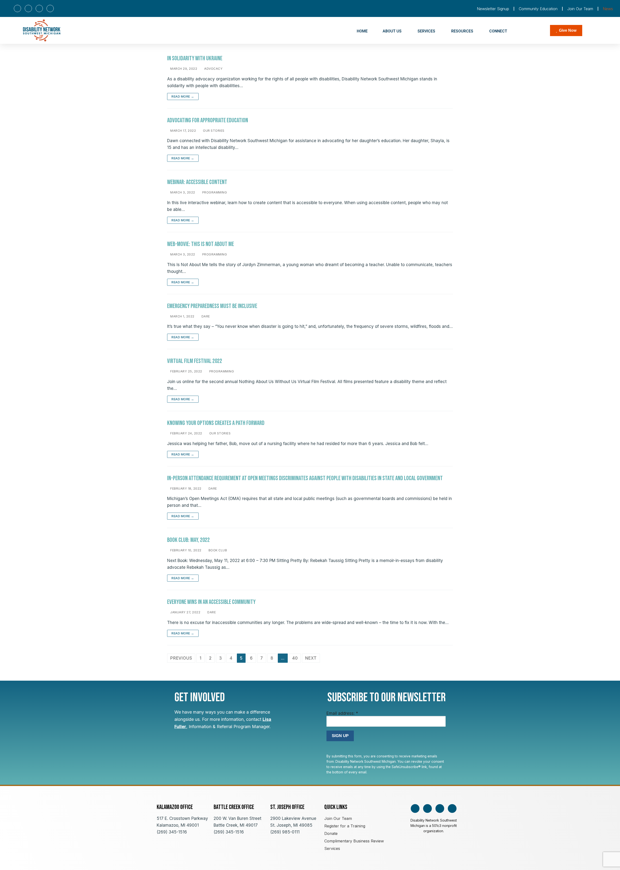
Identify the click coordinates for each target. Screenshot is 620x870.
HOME (362, 31)
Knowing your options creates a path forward (215, 423)
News (608, 8)
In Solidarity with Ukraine (194, 58)
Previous (181, 658)
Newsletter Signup (493, 8)
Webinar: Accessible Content (197, 182)
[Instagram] (28, 8)
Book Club (217, 550)
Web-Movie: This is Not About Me (200, 244)
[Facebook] (17, 8)
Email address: (342, 713)
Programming (214, 192)
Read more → (182, 96)
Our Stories (213, 130)
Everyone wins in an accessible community (211, 602)
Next (311, 658)
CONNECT (498, 31)
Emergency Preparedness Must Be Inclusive (212, 306)
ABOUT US (392, 31)
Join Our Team (580, 8)
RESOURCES (462, 31)
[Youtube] (39, 8)
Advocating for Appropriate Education (207, 120)
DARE (205, 316)
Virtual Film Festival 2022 (194, 361)
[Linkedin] (50, 8)
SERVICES (426, 31)
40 (295, 658)
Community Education (538, 8)
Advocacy (213, 68)
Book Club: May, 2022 (188, 540)
